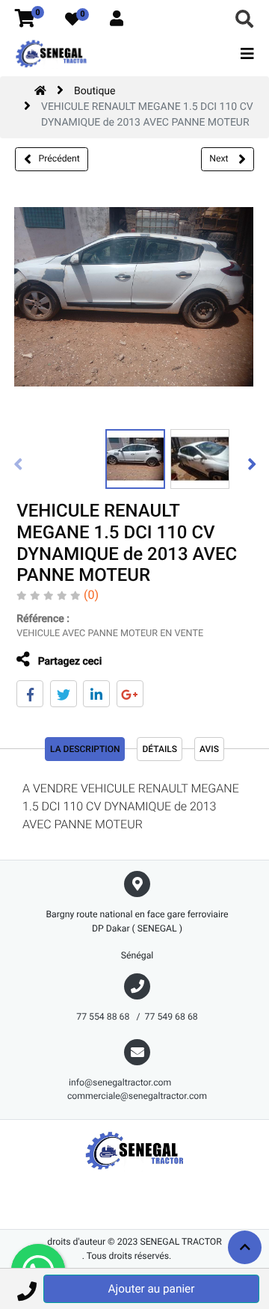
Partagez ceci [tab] (68, 662)
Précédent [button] (59, 158)
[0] (25, 19)
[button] (26, 1289)
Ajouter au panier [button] (151, 1289)
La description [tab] (85, 749)
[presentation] (18, 463)
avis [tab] (209, 749)
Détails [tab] (159, 749)
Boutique (95, 91)
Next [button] (219, 158)
